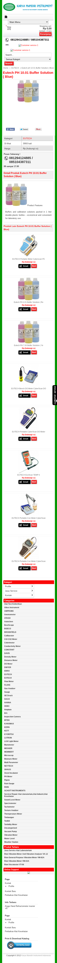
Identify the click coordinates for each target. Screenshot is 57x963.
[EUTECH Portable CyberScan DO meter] (28, 429)
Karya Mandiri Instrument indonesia (36, 955)
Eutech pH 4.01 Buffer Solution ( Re (28, 302)
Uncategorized (10, 828)
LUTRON (8, 738)
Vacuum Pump (10, 831)
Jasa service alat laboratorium (18, 850)
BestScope (9, 625)
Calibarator (9, 636)
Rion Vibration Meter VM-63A (16, 861)
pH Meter (8, 776)
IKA (5, 713)
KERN (7, 727)
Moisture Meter (10, 759)
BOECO (7, 629)
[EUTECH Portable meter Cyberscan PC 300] (29, 257)
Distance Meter (10, 660)
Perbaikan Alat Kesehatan (16, 895)
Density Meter (10, 657)
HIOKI (6, 706)
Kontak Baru (10, 891)
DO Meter (8, 664)
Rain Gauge (9, 783)
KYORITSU (9, 734)
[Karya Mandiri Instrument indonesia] (28, 13)
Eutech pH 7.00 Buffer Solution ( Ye (28, 345)
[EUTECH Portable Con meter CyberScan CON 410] (28, 559)
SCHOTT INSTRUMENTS (14, 791)
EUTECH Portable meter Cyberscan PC (28, 259)
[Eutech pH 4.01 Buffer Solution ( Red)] (29, 300)
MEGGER (8, 748)
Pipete (7, 780)
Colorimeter (9, 643)
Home (5, 68)
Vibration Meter (10, 835)
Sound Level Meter (12, 800)
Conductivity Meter (12, 646)
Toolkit (7, 821)
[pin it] (37, 130)
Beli (34, 266)
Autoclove (8, 622)
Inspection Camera (12, 717)
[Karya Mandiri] (29, 873)
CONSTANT (9, 650)
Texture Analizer (11, 810)
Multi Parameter (11, 762)
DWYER (7, 667)
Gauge (7, 692)
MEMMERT (9, 752)
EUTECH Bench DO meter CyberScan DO (28, 388)
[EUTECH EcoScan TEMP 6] (28, 472)
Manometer (9, 745)
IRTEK (7, 720)
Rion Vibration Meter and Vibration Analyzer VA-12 (26, 854)
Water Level (9, 838)
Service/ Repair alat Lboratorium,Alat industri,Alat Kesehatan (26, 795)
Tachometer (9, 807)
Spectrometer (10, 803)
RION (6, 787)
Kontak (8, 595)
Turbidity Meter (10, 824)
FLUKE (7, 685)
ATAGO (7, 618)
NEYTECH (8, 766)
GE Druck (8, 695)
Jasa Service (11, 591)
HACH (7, 699)
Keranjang (45, 34)
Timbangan (9, 817)
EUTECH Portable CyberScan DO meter (28, 432)
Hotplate (8, 710)
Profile (8, 586)
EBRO (7, 671)
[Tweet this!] (24, 130)
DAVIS (7, 653)
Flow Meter (9, 681)
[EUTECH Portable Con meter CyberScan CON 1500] (28, 516)
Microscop (8, 755)
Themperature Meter (13, 814)
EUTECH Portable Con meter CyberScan (29, 518)
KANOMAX (9, 724)
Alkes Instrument (11, 607)
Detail (25, 266)
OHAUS (7, 769)
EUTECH (15, 68)
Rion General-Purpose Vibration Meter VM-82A (24, 857)
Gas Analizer (9, 688)
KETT (6, 731)
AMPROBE (9, 611)
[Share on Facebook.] (10, 130)
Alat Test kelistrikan (13, 604)
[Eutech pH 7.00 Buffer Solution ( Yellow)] (29, 343)
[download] (19, 949)
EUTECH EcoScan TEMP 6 (28, 475)
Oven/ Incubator (11, 773)
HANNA (7, 703)
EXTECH (8, 678)
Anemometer (10, 614)
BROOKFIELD (10, 632)
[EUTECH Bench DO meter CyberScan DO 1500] (28, 386)
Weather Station (11, 842)
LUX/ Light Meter (11, 741)
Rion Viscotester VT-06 (14, 864)
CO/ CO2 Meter (10, 639)
